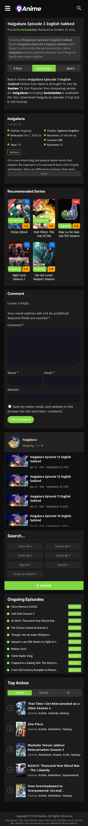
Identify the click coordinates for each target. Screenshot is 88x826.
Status (62, 555)
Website (13, 390)
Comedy (53, 713)
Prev (18, 68)
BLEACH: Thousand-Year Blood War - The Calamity (54, 768)
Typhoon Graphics (68, 130)
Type (24, 565)
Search (45, 585)
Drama (57, 754)
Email (49, 373)
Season (61, 546)
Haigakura (30, 440)
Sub (61, 565)
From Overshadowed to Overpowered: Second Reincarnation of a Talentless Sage (50, 788)
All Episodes (44, 68)
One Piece (35, 724)
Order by (24, 574)
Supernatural (70, 775)
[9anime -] (28, 11)
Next (70, 68)
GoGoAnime (29, 29)
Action (43, 713)
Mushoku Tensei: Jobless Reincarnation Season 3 (46, 747)
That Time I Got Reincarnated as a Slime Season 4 (53, 706)
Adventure (54, 729)
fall (60, 140)
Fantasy (14, 152)
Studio (24, 555)
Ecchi (66, 754)
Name (13, 373)
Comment (15, 325)
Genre (23, 546)
